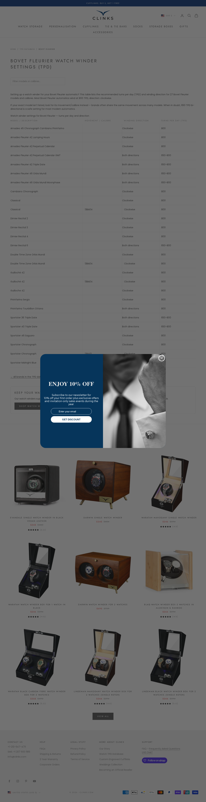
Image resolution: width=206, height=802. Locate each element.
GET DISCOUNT (71, 419)
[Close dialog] (161, 358)
